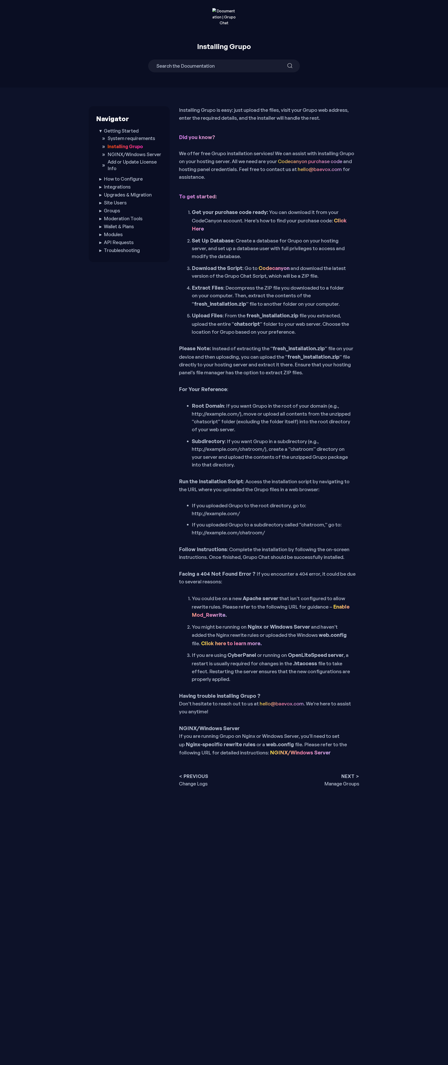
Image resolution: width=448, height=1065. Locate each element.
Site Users (115, 203)
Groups (112, 211)
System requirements (131, 138)
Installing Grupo (125, 146)
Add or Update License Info (132, 165)
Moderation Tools (123, 218)
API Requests (119, 242)
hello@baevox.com (320, 169)
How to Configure (123, 179)
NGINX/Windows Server (300, 752)
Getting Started (121, 131)
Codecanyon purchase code (310, 161)
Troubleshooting (122, 250)
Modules (113, 234)
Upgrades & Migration (128, 195)
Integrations (117, 187)
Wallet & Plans (119, 226)
